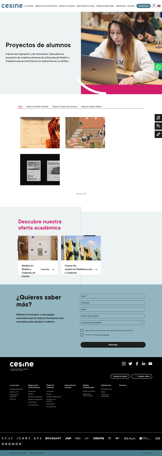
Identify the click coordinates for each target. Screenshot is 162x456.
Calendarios (32, 402)
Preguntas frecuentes (105, 395)
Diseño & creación (67, 6)
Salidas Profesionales (35, 399)
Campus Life (14, 392)
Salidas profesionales (105, 6)
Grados (30, 394)
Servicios (13, 399)
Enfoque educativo (16, 389)
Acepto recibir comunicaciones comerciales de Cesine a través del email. (109, 330)
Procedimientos (106, 389)
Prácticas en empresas (14, 395)
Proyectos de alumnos (50, 400)
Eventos (131, 6)
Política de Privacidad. (103, 335)
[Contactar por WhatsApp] (158, 67)
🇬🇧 (159, 6)
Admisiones (121, 6)
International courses (86, 6)
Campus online (144, 376)
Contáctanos (144, 6)
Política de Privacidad (37, 453)
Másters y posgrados (35, 397)
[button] (112, 322)
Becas (103, 392)
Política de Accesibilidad (18, 453)
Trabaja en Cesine (120, 376)
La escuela (28, 6)
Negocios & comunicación (46, 6)
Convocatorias (33, 405)
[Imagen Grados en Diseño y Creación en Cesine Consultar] (38, 248)
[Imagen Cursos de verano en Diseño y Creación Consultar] (81, 248)
